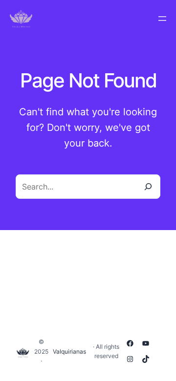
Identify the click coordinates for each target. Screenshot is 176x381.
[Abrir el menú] (162, 18)
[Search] (148, 186)
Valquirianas (69, 351)
